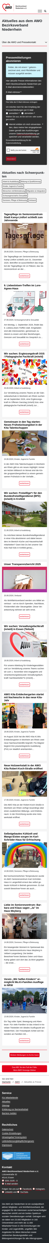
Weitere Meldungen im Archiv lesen (24, 1055)
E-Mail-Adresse (13, 92)
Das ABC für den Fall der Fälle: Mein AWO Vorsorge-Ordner (24, 1068)
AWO (17, 1082)
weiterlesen (24, 276)
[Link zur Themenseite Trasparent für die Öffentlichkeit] (16, 1155)
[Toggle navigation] (39, 11)
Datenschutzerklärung (26, 133)
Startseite (6, 1082)
